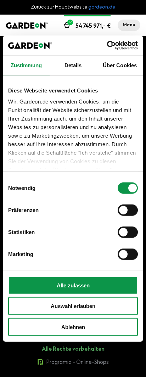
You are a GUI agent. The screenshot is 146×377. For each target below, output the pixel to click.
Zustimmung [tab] (26, 65)
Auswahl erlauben (73, 306)
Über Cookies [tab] (120, 65)
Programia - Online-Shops (77, 362)
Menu (129, 25)
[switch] (128, 210)
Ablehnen (73, 327)
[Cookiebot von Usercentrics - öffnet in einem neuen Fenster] (107, 45)
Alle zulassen (73, 285)
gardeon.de (101, 7)
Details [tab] (73, 65)
